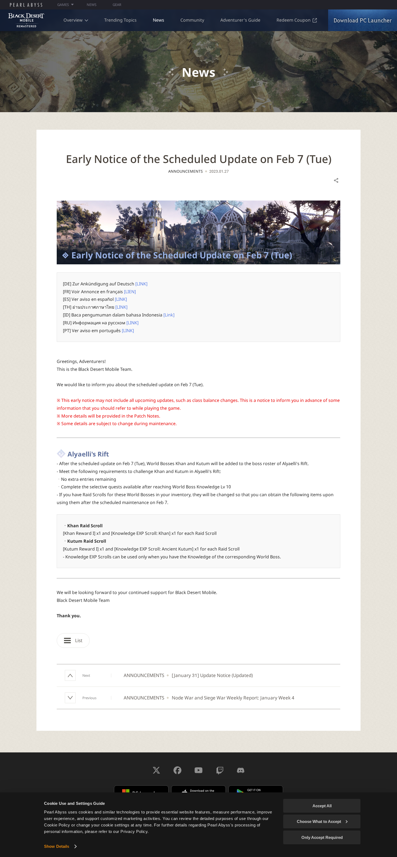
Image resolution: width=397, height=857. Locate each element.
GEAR (117, 4)
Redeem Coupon (294, 20)
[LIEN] (130, 292)
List (78, 640)
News (158, 20)
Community (192, 20)
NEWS (91, 4)
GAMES (63, 4)
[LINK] (141, 284)
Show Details (56, 846)
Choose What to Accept (319, 821)
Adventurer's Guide (240, 20)
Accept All (322, 805)
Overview (73, 20)
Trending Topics (120, 20)
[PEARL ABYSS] (26, 5)
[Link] (168, 315)
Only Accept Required (322, 837)
